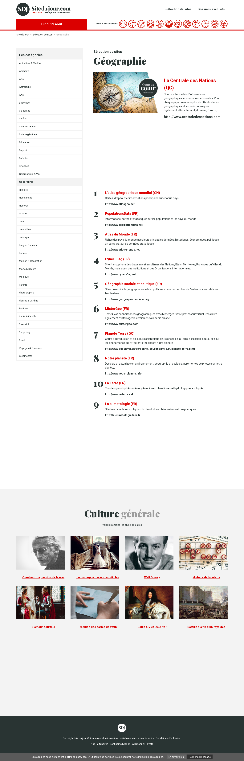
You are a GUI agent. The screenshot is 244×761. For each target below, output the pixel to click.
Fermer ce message (200, 756)
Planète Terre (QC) (120, 333)
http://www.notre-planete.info (123, 373)
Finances (24, 166)
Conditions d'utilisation (168, 738)
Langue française (28, 245)
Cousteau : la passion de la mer (43, 577)
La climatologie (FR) (121, 404)
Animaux (24, 71)
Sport (22, 340)
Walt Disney (152, 577)
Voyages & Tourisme (30, 348)
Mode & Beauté (27, 269)
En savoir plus (176, 756)
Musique (24, 276)
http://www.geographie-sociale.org (127, 299)
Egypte (149, 744)
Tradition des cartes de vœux (97, 627)
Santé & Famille (27, 316)
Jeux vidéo (25, 229)
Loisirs (22, 253)
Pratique (23, 308)
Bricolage (24, 102)
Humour (23, 205)
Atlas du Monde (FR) (121, 234)
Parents (23, 284)
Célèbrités (24, 110)
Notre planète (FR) (119, 358)
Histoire (23, 189)
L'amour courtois (43, 627)
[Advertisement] (158, 152)
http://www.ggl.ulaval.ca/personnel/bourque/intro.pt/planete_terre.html (150, 348)
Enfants (23, 158)
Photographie (26, 292)
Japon (126, 744)
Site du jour (22, 34)
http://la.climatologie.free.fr (122, 415)
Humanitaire (25, 197)
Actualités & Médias (30, 63)
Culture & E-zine (27, 126)
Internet (23, 213)
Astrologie (25, 86)
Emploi (23, 150)
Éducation (24, 142)
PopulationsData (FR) (122, 213)
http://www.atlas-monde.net (122, 249)
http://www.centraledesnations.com (192, 117)
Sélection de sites (178, 9)
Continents (116, 744)
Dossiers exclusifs (211, 9)
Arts (21, 79)
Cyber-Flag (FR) (117, 259)
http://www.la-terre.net (119, 394)
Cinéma (23, 118)
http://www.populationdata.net (124, 224)
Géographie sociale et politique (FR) (133, 284)
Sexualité (24, 324)
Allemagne (138, 744)
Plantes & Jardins (28, 300)
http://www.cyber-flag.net (120, 274)
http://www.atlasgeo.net (120, 204)
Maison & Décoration (30, 261)
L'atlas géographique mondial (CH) (132, 193)
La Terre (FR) (115, 383)
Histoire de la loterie (206, 577)
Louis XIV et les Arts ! (152, 627)
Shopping (24, 332)
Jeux (21, 221)
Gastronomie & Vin (29, 174)
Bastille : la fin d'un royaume (206, 627)
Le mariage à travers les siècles (97, 577)
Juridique (24, 237)
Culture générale (28, 134)
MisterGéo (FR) (117, 309)
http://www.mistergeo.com (121, 323)
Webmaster (25, 355)
